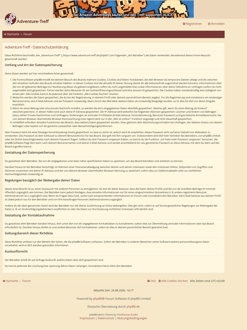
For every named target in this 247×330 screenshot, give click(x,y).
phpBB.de (133, 306)
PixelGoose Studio (127, 314)
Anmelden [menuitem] (218, 24)
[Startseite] (27, 19)
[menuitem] (173, 281)
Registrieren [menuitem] (194, 24)
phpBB (97, 298)
